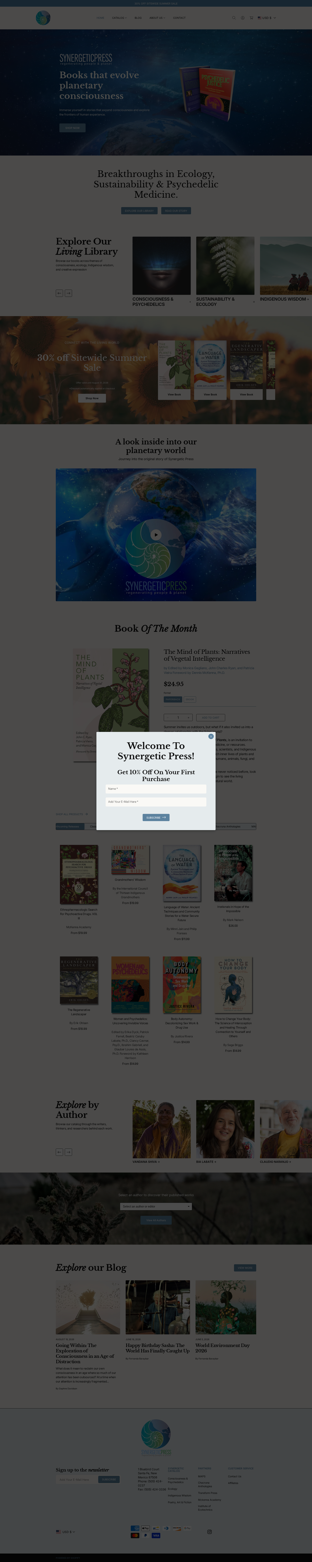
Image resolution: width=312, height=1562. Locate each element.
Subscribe (153, 817)
